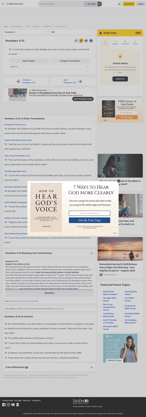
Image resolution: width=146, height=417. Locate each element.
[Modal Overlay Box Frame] (73, 208)
